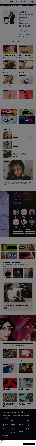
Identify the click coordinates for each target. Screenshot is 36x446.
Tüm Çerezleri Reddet (32, 444)
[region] (18, 443)
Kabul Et (26, 444)
